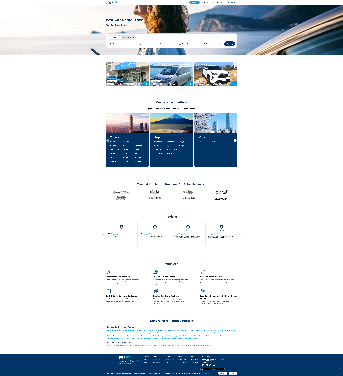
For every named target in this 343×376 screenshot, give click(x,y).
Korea (203, 137)
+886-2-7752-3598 (126, 363)
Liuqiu (125, 161)
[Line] (207, 365)
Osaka (157, 145)
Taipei (112, 141)
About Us (146, 359)
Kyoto (169, 145)
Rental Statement (170, 359)
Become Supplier (157, 362)
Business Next (182, 359)
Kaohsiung (114, 153)
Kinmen (138, 157)
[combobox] (204, 2)
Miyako (157, 149)
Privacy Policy (195, 362)
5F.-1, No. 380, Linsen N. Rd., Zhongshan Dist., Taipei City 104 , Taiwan (129, 360)
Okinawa (158, 141)
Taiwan (115, 137)
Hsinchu (125, 145)
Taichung (138, 145)
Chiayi (125, 149)
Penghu (113, 161)
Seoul (201, 141)
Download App (194, 2)
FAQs (167, 362)
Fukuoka (158, 153)
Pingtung (126, 153)
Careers (146, 362)
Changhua (114, 149)
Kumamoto (172, 149)
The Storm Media (182, 362)
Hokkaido (171, 141)
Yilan (137, 153)
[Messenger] (210, 365)
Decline (233, 373)
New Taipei (127, 141)
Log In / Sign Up (230, 2)
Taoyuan (114, 145)
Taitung (125, 157)
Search (230, 44)
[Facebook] (203, 365)
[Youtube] (214, 365)
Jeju (213, 141)
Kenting (138, 161)
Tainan (137, 149)
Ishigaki (182, 145)
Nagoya (170, 153)
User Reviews (169, 365)
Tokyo (181, 141)
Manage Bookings (157, 359)
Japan (158, 137)
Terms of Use (194, 359)
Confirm (222, 373)
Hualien (113, 157)
